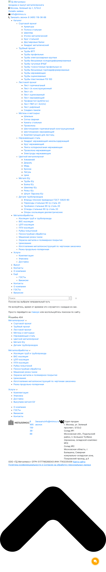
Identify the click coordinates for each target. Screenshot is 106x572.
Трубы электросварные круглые (40, 57)
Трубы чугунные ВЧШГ (35, 63)
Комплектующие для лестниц (39, 135)
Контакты (18, 268)
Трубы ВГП (29, 51)
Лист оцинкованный (34, 94)
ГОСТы (22, 277)
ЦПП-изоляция (26, 224)
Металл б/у (24, 178)
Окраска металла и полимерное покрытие (40, 240)
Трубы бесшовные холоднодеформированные (47, 60)
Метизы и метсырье (29, 113)
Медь (26, 165)
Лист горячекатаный (34, 85)
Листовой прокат (28, 82)
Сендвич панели (32, 110)
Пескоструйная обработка (32, 234)
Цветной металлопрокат (31, 156)
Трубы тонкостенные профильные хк (43, 66)
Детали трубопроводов (31, 196)
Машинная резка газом (30, 237)
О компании (20, 271)
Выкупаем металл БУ (24, 402)
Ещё (16, 274)
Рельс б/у (29, 190)
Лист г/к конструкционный (38, 88)
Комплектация (26, 255)
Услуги (17, 252)
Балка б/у (29, 184)
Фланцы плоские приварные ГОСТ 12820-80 (46, 200)
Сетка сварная (31, 119)
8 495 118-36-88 (32, 427)
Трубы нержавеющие (35, 73)
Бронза (27, 169)
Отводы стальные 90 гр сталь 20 (41, 209)
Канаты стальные (33, 122)
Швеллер (28, 32)
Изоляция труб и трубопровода (35, 218)
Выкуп (17, 265)
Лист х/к (28, 91)
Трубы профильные (34, 54)
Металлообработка (23, 215)
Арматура (29, 26)
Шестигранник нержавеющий (39, 131)
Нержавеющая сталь (29, 138)
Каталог (18, 20)
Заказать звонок (39, 423)
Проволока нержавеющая (37, 150)
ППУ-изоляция (26, 227)
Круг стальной (31, 39)
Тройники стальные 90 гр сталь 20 (42, 206)
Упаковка (23, 258)
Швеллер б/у (30, 187)
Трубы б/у (29, 181)
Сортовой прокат (28, 23)
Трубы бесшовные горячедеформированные (46, 70)
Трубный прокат (27, 48)
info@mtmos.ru (51, 421)
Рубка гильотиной (28, 230)
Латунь (27, 172)
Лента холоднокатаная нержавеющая (43, 147)
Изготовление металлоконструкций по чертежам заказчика (50, 246)
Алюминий (29, 159)
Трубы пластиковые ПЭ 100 (38, 79)
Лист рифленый (32, 107)
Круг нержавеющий (34, 144)
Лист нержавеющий (34, 97)
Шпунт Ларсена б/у (33, 193)
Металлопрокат (16, 320)
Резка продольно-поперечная (34, 249)
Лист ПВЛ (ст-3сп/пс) (35, 104)
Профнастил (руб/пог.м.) (36, 101)
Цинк (26, 175)
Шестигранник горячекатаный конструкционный (49, 128)
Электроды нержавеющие (37, 153)
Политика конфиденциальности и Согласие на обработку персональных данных (49, 464)
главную (35, 312)
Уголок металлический (35, 36)
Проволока (29, 125)
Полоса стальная (32, 29)
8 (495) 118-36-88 (37, 17)
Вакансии (23, 280)
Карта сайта (79, 461)
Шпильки (28, 116)
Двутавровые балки (34, 42)
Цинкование (25, 243)
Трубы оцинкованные (35, 76)
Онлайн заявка (15, 11)
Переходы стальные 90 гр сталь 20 (42, 203)
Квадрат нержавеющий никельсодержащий (46, 141)
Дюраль (28, 162)
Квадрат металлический (36, 45)
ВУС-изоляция (26, 221)
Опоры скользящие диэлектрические (43, 212)
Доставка (24, 261)
